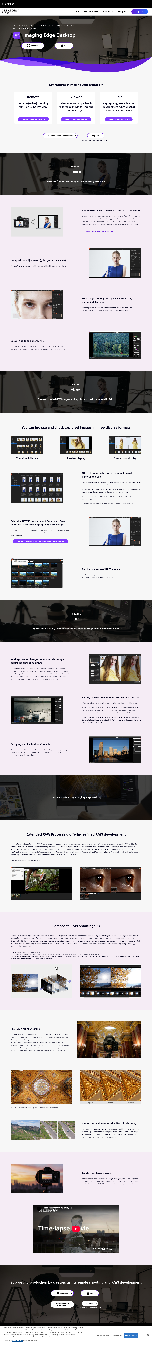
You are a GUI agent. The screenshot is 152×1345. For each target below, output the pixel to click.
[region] (76, 1335)
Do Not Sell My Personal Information (108, 1335)
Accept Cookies (131, 1335)
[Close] (148, 1335)
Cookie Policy (17, 1341)
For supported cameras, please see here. (98, 231)
